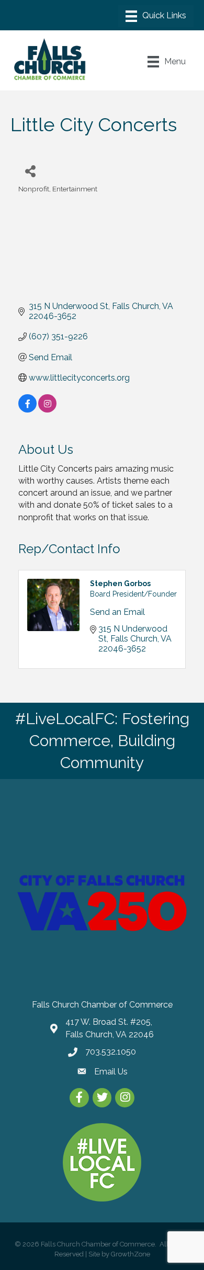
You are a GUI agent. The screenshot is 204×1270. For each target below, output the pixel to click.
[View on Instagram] (47, 410)
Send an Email (117, 612)
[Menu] (156, 16)
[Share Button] (30, 170)
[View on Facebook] (27, 410)
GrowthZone (130, 1254)
